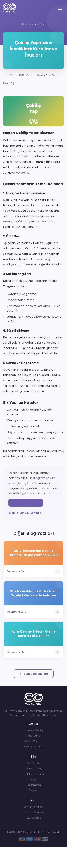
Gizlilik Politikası (33, 807)
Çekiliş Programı (33, 774)
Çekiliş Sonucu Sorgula (25, 513)
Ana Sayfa (29, 24)
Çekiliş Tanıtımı (33, 741)
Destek (33, 790)
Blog (42, 24)
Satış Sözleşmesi (33, 812)
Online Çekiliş (33, 768)
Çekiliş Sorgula (33, 746)
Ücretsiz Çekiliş (33, 730)
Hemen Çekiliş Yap (25, 503)
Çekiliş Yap (33, 763)
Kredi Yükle (33, 736)
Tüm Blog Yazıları (36, 674)
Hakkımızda (33, 785)
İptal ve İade (33, 818)
